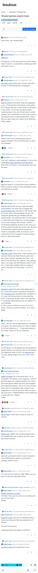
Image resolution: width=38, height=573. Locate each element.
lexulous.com (29, 352)
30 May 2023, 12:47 (25, 431)
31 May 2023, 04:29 (24, 490)
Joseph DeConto (9, 54)
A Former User (8, 96)
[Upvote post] (28, 45)
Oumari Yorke (8, 77)
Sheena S (6, 100)
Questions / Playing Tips (10, 20)
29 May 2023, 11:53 (24, 345)
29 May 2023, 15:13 (13, 373)
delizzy (6, 37)
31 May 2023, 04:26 (24, 471)
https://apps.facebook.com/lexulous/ (19, 163)
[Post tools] (35, 45)
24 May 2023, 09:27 (26, 54)
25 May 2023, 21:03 (13, 286)
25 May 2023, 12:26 (22, 157)
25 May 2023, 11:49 (24, 135)
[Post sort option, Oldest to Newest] (4, 29)
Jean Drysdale (8, 250)
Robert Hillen (8, 411)
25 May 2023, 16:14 (22, 181)
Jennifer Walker (8, 80)
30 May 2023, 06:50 (24, 411)
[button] (3, 570)
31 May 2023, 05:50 (25, 514)
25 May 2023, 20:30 (25, 250)
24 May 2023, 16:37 (22, 100)
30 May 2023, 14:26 (24, 453)
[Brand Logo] (10, 4)
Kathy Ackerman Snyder (11, 284)
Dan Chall (7, 157)
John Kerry (7, 181)
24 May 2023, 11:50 (25, 80)
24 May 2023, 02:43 (20, 37)
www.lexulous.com (8, 211)
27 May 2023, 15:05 (25, 320)
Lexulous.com (9, 294)
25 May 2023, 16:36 (24, 203)
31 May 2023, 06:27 (24, 544)
